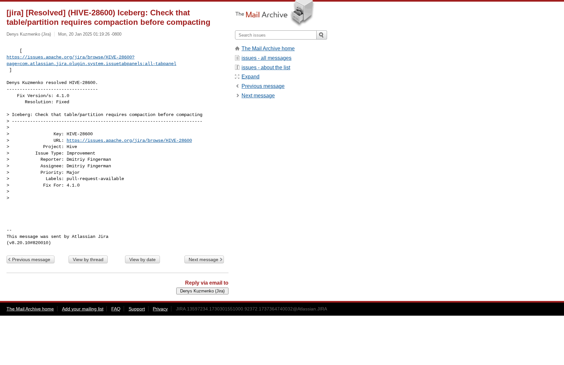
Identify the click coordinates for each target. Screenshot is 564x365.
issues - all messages (266, 58)
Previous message (31, 259)
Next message (203, 259)
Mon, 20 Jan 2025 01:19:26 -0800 (89, 34)
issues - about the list (266, 67)
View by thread (88, 259)
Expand (250, 76)
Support (137, 308)
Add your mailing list (82, 308)
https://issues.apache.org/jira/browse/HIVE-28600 (129, 140)
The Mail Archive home (268, 48)
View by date (142, 259)
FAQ (115, 308)
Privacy (160, 308)
